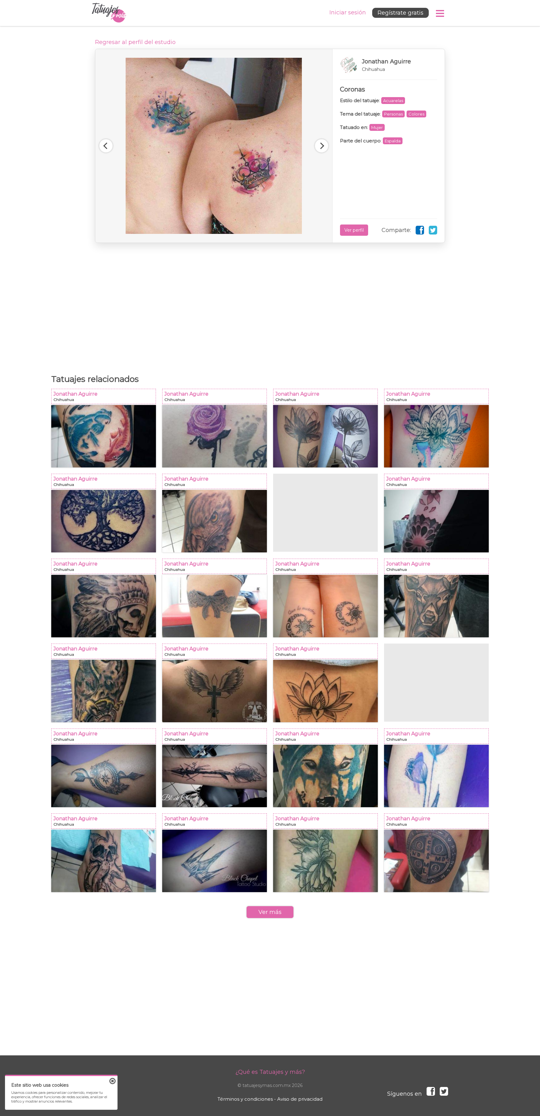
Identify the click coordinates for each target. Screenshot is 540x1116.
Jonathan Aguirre (105, 398)
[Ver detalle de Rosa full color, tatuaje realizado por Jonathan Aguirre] (214, 436)
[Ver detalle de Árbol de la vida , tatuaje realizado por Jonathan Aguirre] (103, 521)
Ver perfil (354, 230)
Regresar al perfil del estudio (135, 42)
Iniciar (347, 12)
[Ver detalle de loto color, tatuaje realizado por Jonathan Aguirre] (436, 436)
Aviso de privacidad (299, 1099)
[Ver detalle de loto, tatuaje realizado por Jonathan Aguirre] (325, 691)
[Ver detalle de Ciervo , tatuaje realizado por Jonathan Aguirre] (436, 606)
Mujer (377, 127)
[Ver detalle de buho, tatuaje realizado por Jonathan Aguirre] (103, 691)
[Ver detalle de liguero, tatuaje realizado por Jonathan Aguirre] (214, 606)
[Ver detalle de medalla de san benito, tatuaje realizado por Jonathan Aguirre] (436, 861)
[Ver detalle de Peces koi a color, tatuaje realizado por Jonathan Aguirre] (103, 436)
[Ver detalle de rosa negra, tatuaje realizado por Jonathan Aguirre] (325, 436)
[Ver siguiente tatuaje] (321, 146)
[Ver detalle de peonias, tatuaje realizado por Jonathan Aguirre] (325, 861)
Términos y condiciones (245, 1099)
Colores (416, 113)
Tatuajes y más (109, 13)
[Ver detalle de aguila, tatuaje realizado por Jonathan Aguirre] (214, 521)
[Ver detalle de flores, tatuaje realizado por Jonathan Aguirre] (436, 776)
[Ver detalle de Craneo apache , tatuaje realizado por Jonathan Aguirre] (103, 606)
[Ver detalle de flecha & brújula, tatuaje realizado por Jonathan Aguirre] (103, 776)
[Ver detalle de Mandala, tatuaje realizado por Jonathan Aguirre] (436, 521)
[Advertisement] (270, 305)
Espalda (393, 140)
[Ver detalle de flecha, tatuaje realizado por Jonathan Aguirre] (214, 776)
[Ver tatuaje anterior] (106, 146)
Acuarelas (393, 100)
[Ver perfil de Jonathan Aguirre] (388, 65)
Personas (393, 113)
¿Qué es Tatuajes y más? (270, 1072)
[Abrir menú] (440, 13)
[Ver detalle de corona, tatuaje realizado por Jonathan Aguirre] (214, 861)
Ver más (270, 912)
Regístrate (400, 12)
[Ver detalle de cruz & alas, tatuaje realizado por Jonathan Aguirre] (214, 691)
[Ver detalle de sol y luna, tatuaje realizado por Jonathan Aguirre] (325, 606)
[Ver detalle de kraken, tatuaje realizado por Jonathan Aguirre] (103, 861)
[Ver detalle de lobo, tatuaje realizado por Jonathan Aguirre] (325, 776)
